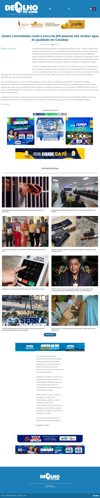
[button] (50, 8)
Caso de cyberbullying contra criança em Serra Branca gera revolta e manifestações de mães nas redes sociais (23, 329)
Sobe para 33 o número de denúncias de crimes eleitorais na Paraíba (23, 289)
